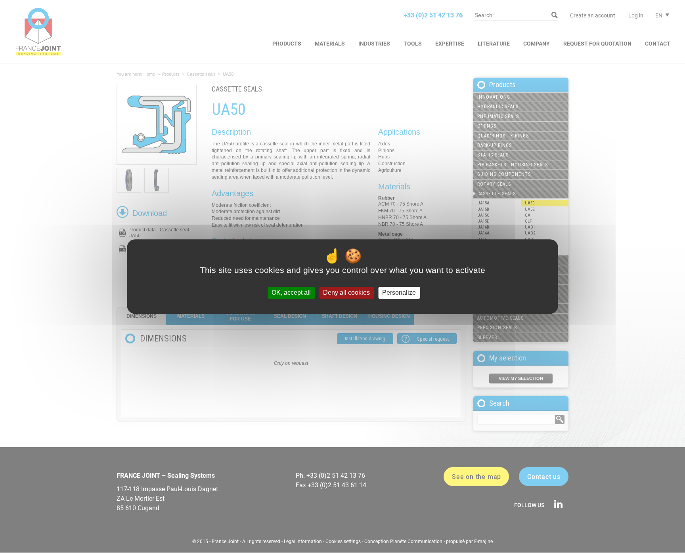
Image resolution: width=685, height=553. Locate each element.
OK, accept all (291, 293)
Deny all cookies (346, 293)
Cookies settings (343, 541)
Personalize (399, 293)
